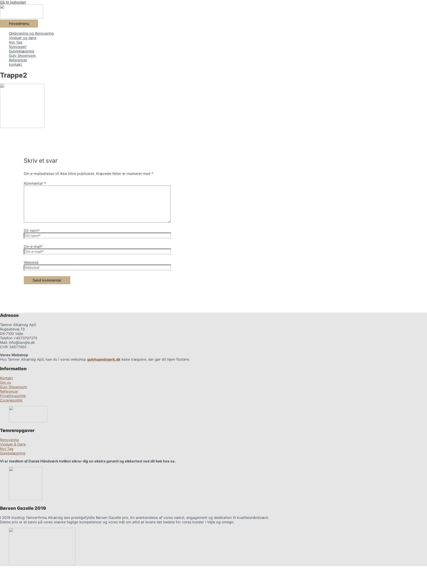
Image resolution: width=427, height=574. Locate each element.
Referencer (18, 60)
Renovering (9, 440)
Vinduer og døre (22, 38)
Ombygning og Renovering (31, 33)
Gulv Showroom (22, 55)
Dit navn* (32, 230)
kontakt (15, 64)
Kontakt (6, 378)
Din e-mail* (33, 246)
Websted (31, 262)
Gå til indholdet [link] (13, 2)
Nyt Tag (15, 42)
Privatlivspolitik (13, 396)
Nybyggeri (17, 46)
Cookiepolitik (11, 400)
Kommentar (35, 183)
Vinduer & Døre (13, 444)
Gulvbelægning (21, 51)
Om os (5, 382)
